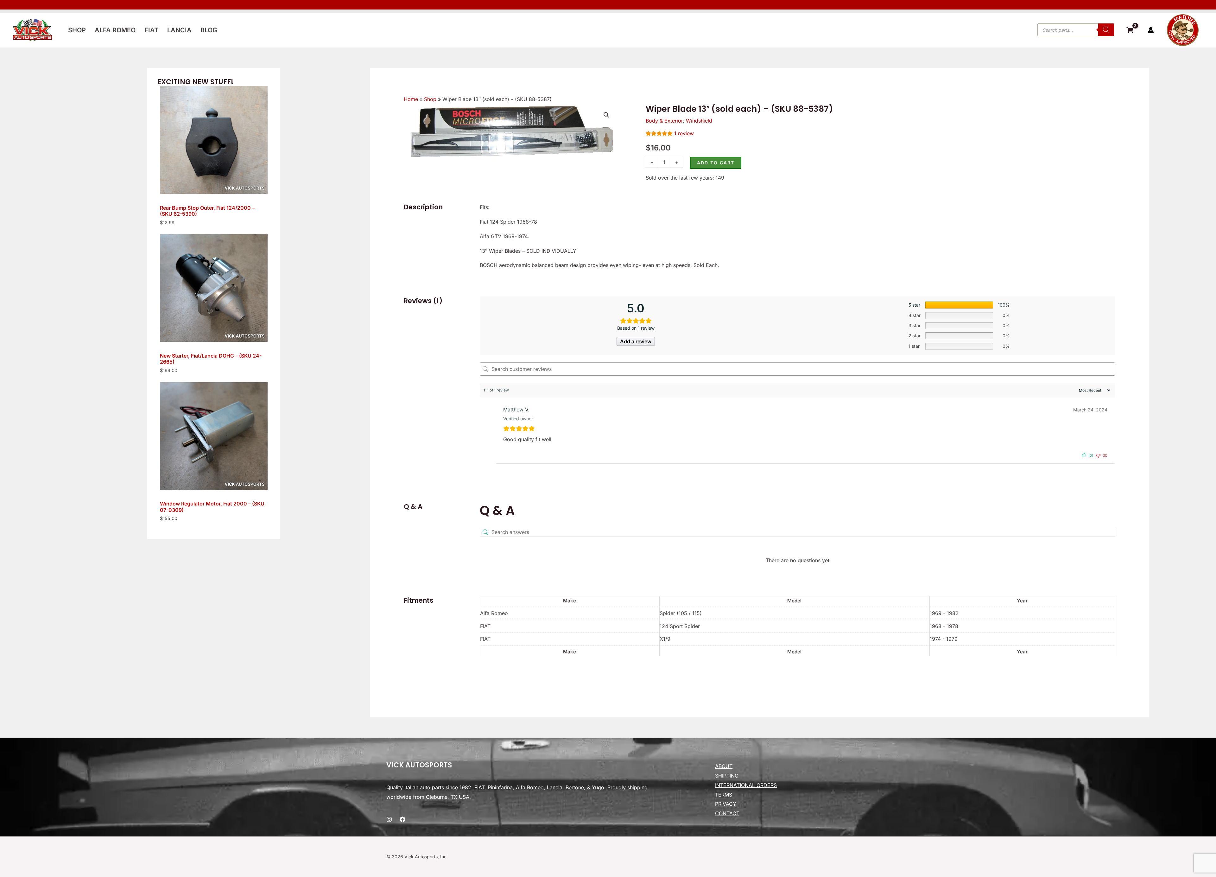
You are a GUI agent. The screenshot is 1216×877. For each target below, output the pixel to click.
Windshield (699, 121)
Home (411, 99)
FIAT (151, 30)
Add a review (635, 341)
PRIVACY (725, 804)
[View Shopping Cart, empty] (1130, 31)
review (684, 133)
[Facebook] (402, 819)
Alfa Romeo (115, 30)
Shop (77, 30)
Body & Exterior (664, 121)
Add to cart (715, 162)
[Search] (1106, 29)
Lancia (179, 30)
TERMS (723, 794)
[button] (606, 115)
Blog (208, 30)
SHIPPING (726, 775)
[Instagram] (389, 819)
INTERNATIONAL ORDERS (746, 785)
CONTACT (727, 813)
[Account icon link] (1151, 30)
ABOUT (723, 766)
